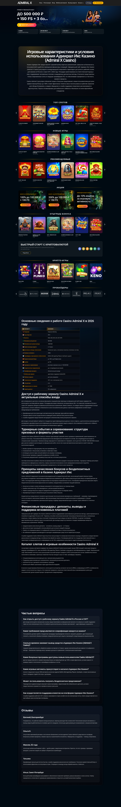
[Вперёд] (104, 113)
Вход (53, 3)
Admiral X (25, 2)
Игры (40, 3)
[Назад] (16, 113)
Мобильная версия (61, 3)
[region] (60, 116)
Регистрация (47, 3)
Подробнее (26, 252)
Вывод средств (72, 3)
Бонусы (80, 3)
